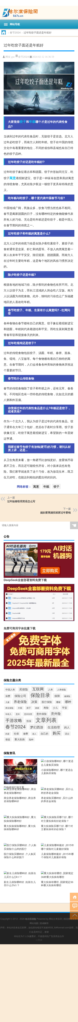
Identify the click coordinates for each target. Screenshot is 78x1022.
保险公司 (20, 696)
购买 (57, 733)
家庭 (37, 708)
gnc (13, 57)
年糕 (32, 121)
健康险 (67, 696)
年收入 (8, 713)
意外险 (56, 713)
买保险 (23, 689)
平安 (64, 707)
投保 (28, 721)
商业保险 (9, 707)
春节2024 (15, 32)
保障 (57, 696)
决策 (34, 701)
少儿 (55, 707)
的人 (67, 727)
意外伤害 (28, 714)
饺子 (23, 121)
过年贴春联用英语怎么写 (21, 501)
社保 (16, 733)
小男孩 (39, 939)
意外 (18, 714)
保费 (7, 696)
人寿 (50, 689)
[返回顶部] (74, 915)
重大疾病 (20, 739)
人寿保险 (61, 689)
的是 (7, 733)
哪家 (58, 702)
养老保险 (20, 701)
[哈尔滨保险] (39, 13)
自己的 (44, 733)
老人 (34, 733)
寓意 (12, 178)
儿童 (7, 702)
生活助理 (54, 727)
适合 (67, 733)
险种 (31, 739)
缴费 (25, 733)
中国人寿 (10, 689)
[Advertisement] (39, 983)
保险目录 (40, 694)
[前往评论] (74, 906)
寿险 (46, 707)
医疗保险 (47, 702)
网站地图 (34, 923)
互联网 (38, 689)
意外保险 (41, 714)
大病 (20, 707)
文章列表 (46, 719)
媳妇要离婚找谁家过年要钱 (55, 512)
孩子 (28, 707)
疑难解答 (44, 923)
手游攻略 (13, 720)
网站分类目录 (55, 918)
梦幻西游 (36, 727)
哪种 (68, 701)
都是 (7, 739)
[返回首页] (74, 897)
